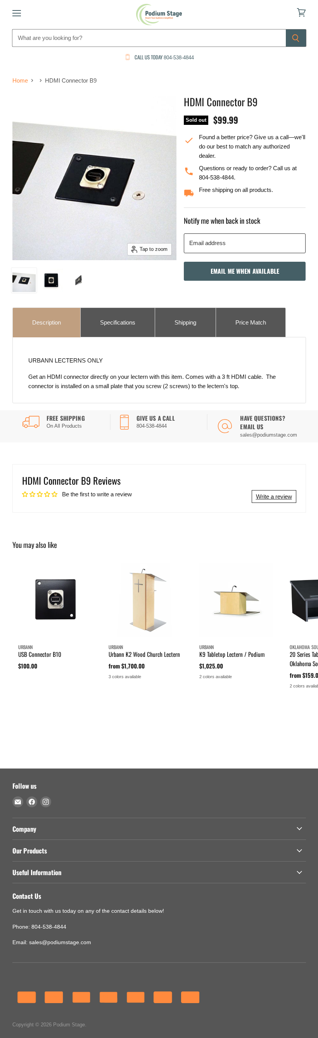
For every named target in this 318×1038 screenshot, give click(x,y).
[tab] (46, 322)
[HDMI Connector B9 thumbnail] (24, 280)
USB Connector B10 (39, 654)
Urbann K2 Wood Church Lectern (144, 654)
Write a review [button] (274, 496)
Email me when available (245, 271)
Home (20, 80)
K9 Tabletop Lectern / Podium (231, 654)
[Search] (296, 38)
